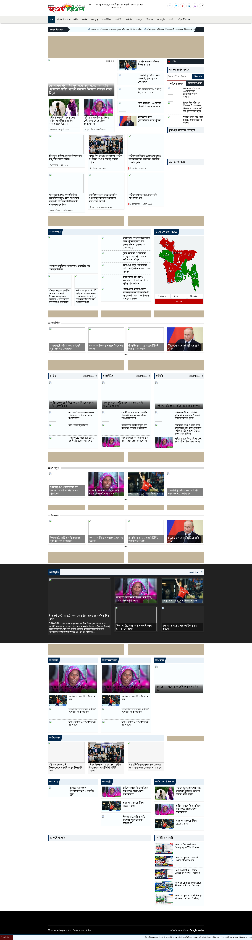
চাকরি (171, 19)
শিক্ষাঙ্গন (56, 737)
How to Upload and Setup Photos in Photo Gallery (188, 884)
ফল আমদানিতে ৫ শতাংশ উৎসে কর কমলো (150, 91)
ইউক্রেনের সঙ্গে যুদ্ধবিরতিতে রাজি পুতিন (149, 119)
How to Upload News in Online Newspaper (187, 859)
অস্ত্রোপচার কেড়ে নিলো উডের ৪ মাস (148, 63)
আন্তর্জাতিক (106, 19)
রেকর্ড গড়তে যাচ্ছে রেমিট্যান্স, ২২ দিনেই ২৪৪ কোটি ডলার (81, 439)
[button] (106, 61)
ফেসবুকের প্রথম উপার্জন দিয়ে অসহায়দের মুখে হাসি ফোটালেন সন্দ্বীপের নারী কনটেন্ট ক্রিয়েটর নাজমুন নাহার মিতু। (64, 200)
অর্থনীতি (128, 19)
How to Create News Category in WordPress (187, 846)
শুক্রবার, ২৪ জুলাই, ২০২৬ (60, 129)
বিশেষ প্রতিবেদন (166, 781)
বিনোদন (149, 19)
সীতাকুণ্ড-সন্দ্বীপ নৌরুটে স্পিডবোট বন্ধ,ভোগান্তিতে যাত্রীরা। (65, 158)
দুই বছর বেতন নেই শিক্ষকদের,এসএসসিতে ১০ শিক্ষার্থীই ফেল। (65, 767)
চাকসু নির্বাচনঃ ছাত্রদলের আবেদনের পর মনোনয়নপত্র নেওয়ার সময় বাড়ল (145, 766)
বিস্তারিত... (90, 632)
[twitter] (176, 5)
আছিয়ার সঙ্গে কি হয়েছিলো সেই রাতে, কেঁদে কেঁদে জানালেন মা (96, 121)
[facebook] (169, 5)
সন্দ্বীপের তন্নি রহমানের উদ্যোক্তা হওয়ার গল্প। (178, 406)
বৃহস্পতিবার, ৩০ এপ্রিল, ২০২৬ (62, 210)
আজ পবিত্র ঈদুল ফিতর (78, 425)
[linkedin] (188, 5)
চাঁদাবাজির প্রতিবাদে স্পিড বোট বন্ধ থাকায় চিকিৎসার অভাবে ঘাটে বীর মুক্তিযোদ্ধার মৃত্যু (157, 29)
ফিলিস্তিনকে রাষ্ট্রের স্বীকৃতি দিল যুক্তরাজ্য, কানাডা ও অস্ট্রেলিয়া (134, 426)
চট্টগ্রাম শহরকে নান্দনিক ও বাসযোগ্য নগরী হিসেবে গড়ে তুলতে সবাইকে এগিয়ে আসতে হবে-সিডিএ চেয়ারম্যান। (59, 296)
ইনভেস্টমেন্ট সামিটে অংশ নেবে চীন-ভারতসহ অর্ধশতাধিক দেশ (79, 617)
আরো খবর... (88, 376)
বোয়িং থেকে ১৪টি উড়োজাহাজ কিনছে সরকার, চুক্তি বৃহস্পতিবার (72, 404)
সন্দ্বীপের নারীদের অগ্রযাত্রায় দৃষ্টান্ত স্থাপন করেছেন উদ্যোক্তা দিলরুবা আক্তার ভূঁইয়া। (145, 159)
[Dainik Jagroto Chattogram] (66, 7)
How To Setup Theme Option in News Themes (187, 871)
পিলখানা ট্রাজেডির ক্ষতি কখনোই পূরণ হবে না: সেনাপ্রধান (149, 78)
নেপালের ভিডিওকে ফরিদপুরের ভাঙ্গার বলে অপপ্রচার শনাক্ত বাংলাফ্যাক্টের (81, 415)
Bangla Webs (197, 930)
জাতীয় (84, 19)
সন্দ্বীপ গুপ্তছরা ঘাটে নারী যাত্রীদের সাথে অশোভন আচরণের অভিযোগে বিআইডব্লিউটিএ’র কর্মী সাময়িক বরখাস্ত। (86, 296)
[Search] (201, 5)
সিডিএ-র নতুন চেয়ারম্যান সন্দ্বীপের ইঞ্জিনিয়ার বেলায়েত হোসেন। (136, 268)
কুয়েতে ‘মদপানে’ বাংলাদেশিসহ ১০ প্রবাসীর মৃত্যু (177, 688)
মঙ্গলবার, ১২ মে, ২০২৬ (60, 165)
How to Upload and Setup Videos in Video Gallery (188, 897)
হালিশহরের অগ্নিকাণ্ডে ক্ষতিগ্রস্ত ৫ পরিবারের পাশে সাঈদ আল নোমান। (135, 280)
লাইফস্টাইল (182, 19)
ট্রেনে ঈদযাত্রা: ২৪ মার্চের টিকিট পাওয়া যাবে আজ (149, 105)
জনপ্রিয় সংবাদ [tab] (195, 83)
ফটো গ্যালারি (58, 838)
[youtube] (195, 5)
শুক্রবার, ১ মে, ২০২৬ (138, 168)
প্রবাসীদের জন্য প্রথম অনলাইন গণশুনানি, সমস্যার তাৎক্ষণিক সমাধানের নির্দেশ (103, 91)
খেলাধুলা (139, 19)
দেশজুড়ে (94, 19)
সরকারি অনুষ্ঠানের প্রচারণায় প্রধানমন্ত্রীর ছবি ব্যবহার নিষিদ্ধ (70, 268)
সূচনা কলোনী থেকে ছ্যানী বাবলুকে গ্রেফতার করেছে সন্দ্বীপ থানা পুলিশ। (134, 256)
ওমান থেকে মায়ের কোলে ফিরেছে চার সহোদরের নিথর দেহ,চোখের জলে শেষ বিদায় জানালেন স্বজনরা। (136, 294)
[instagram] (182, 5)
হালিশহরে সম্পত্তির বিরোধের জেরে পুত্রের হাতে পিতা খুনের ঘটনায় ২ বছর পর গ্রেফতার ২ (136, 243)
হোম (51, 19)
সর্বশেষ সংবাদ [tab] (176, 83)
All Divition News (167, 232)
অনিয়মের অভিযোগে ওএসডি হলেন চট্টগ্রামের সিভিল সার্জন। (89, 29)
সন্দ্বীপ (76, 19)
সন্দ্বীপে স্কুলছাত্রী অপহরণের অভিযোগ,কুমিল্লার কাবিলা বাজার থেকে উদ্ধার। (62, 121)
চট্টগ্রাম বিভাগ (62, 19)
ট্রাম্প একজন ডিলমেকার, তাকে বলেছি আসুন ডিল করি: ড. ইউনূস (198, 347)
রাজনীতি (118, 19)
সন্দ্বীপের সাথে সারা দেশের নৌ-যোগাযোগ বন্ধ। (143, 197)
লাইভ (174, 61)
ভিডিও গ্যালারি (165, 838)
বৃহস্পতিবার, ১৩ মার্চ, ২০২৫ (96, 129)
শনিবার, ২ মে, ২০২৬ (98, 168)
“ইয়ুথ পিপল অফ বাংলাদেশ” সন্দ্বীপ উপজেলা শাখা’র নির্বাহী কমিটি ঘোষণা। (105, 159)
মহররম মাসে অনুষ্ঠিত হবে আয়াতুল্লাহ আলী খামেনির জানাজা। (123, 404)
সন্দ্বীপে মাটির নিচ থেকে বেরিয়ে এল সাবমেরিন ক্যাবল (193, 120)
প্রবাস (161, 660)
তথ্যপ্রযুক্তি (161, 19)
